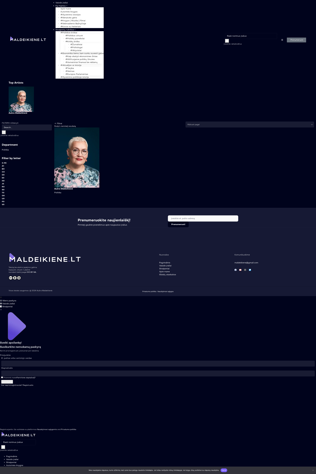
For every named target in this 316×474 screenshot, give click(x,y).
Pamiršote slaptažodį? (26, 378)
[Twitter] (250, 270)
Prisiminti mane (10, 378)
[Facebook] (236, 270)
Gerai (224, 470)
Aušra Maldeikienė (18, 113)
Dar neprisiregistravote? (17, 385)
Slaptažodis (7, 368)
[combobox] (250, 124)
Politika (57, 192)
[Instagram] (245, 270)
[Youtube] (240, 270)
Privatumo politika (68, 429)
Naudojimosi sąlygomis (47, 429)
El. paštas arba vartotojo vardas (16, 358)
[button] (296, 40)
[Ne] (313, 470)
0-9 (4, 163)
